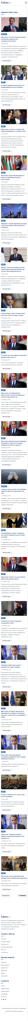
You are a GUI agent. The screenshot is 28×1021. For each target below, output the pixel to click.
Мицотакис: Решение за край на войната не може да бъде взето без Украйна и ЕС (12, 836)
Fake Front (4, 962)
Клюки (3, 973)
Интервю (3, 939)
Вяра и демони (5, 965)
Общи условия (5, 988)
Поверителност (5, 991)
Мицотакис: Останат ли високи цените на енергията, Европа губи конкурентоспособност (13, 39)
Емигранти (4, 970)
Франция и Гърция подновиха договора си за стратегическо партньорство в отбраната (14, 225)
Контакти (3, 996)
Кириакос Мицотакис (9, 12)
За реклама (4, 994)
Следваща (22, 895)
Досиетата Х (4, 967)
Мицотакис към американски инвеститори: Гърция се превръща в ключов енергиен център (13, 395)
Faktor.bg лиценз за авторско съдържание (14, 1008)
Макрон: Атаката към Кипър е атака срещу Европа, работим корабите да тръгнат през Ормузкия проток (12, 269)
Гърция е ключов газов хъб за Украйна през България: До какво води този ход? (13, 491)
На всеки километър (6, 947)
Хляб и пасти (4, 944)
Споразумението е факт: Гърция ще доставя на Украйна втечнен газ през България (13, 535)
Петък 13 (3, 949)
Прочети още (6, 60)
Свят (3, 82)
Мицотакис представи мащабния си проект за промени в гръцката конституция (12, 177)
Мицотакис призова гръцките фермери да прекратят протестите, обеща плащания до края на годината (13, 443)
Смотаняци (4, 976)
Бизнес (4, 34)
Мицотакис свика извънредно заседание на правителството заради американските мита (13, 757)
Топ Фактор (4, 952)
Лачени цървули (5, 941)
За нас (3, 986)
